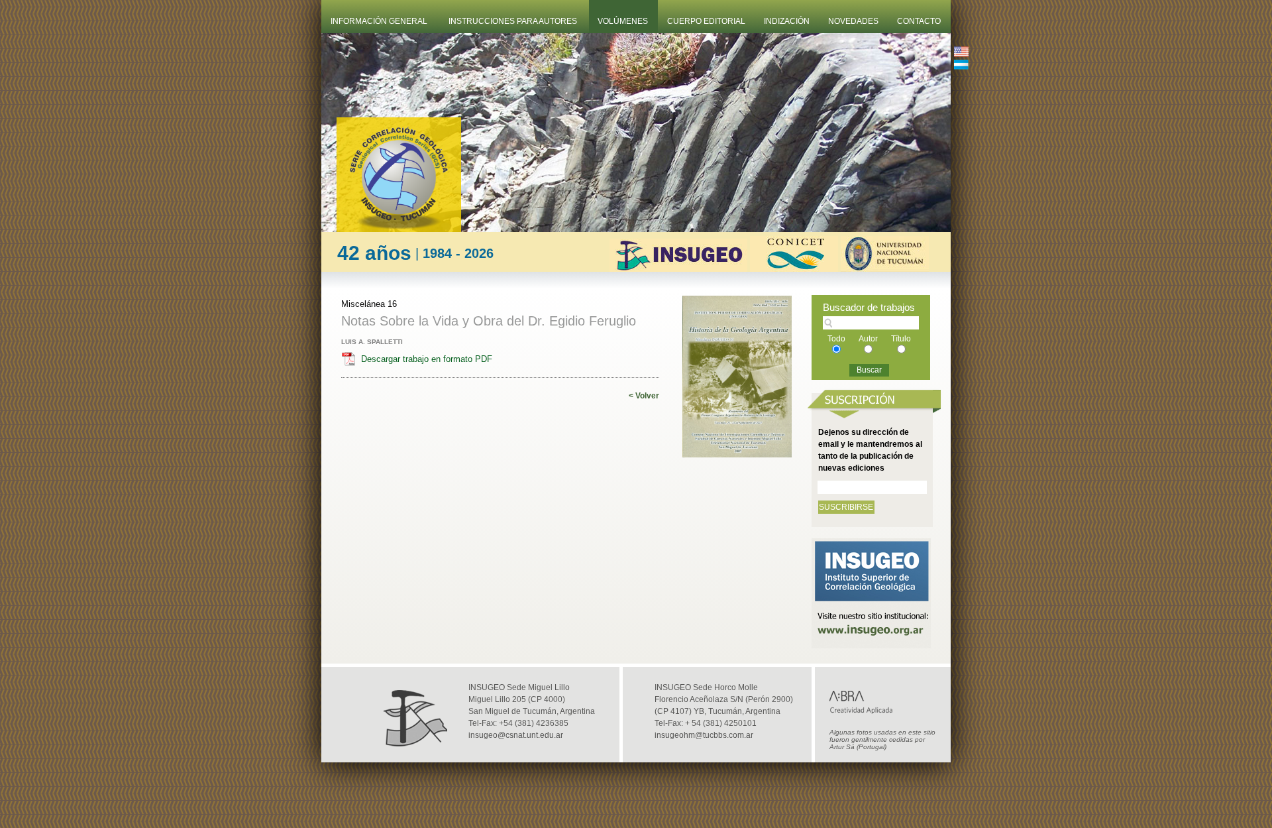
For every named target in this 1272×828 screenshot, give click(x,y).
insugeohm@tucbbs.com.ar (704, 735)
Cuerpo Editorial (706, 21)
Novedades (853, 21)
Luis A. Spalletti (372, 341)
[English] (961, 53)
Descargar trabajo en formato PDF (426, 359)
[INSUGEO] (678, 268)
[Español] (961, 66)
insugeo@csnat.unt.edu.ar (515, 735)
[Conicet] (794, 268)
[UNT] (885, 268)
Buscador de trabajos (869, 307)
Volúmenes (623, 21)
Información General (379, 21)
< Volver (644, 395)
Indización (787, 21)
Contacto (919, 21)
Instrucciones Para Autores (513, 21)
